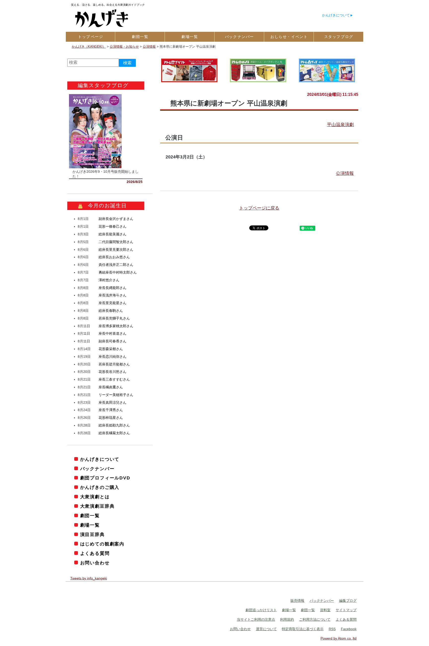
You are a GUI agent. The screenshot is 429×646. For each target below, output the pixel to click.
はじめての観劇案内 (102, 544)
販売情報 (297, 601)
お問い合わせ (95, 562)
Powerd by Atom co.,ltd (339, 638)
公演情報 (345, 173)
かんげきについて (336, 15)
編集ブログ (348, 601)
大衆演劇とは (95, 497)
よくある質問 (95, 553)
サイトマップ (346, 610)
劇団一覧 (90, 515)
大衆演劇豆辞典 (97, 506)
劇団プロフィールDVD (105, 478)
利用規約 (287, 620)
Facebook (349, 629)
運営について (266, 629)
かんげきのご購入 (99, 487)
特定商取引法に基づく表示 (302, 629)
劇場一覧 (90, 525)
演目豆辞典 (92, 534)
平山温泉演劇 (340, 124)
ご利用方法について (314, 620)
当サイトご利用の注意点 (256, 620)
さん (116, 219)
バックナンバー (97, 468)
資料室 (325, 610)
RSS (332, 629)
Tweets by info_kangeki (88, 578)
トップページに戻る (259, 208)
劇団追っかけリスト (261, 610)
